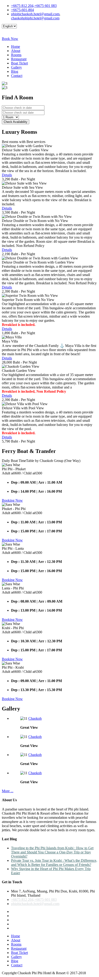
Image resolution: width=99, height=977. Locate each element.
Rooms (16, 55)
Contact (16, 76)
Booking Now (12, 500)
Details (7, 175)
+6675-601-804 (22, 10)
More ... (7, 791)
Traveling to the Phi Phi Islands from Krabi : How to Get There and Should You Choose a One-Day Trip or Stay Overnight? (52, 852)
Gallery (16, 67)
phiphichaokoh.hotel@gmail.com (35, 14)
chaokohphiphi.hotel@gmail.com (35, 18)
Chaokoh (35, 718)
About (15, 51)
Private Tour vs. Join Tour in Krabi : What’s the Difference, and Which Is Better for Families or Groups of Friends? (54, 863)
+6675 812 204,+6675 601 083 (34, 6)
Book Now (10, 39)
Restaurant (18, 59)
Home (15, 47)
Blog (14, 71)
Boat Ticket (19, 63)
